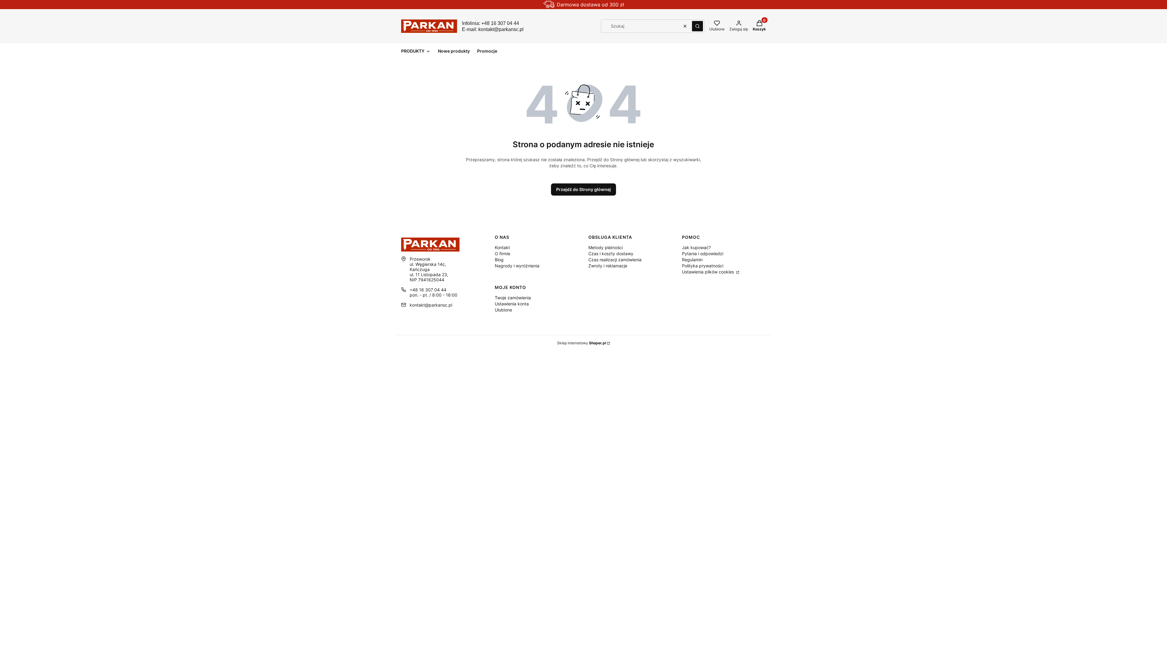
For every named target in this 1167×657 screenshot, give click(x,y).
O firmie (502, 253)
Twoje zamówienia (513, 297)
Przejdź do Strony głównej (583, 189)
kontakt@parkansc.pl (431, 305)
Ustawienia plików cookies (708, 271)
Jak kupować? (696, 247)
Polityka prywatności (702, 265)
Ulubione (503, 309)
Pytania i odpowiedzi (702, 253)
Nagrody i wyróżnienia (517, 265)
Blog (499, 259)
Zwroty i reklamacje (607, 265)
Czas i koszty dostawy (610, 253)
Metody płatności (605, 247)
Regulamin (692, 259)
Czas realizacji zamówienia (615, 259)
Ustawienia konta (512, 303)
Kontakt (502, 247)
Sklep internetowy (581, 343)
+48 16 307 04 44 (428, 289)
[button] (697, 26)
